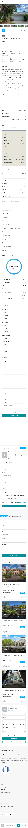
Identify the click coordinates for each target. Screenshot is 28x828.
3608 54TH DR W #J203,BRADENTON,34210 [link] (13, 655)
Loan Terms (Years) (7, 322)
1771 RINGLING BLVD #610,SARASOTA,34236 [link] (13, 690)
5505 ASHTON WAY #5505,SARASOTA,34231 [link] (13, 620)
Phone (3, 390)
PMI (2, 348)
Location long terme (5, 792)
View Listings (23, 448)
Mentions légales (4, 803)
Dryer (4, 221)
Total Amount (5, 302)
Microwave (5, 232)
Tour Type (4, 361)
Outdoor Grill (6, 235)
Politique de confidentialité (7, 806)
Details (22, 592)
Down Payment (5, 309)
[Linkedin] (11, 814)
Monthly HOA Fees (6, 341)
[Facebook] (3, 814)
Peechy (22, 821)
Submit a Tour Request (14, 415)
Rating (3, 538)
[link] (14, 573)
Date (3, 367)
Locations (3, 789)
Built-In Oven (6, 210)
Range (4, 239)
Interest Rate (5, 315)
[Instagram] (7, 814)
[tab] (3, 30)
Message (4, 402)
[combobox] (14, 364)
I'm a (3, 485)
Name (3, 384)
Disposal (5, 217)
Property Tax (5, 328)
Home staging (4, 787)
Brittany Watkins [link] (9, 597)
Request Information (14, 506)
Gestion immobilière (5, 781)
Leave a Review (4, 516)
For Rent (3, 35)
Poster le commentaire (14, 555)
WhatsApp (14, 742)
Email (3, 396)
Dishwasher (6, 213)
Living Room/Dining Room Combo (11, 228)
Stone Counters (7, 246)
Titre (3, 531)
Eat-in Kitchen (6, 224)
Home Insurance (6, 335)
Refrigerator (6, 243)
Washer (5, 250)
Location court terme (5, 794)
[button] (21, 30)
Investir (2, 784)
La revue (4, 544)
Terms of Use (22, 412)
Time (3, 373)
